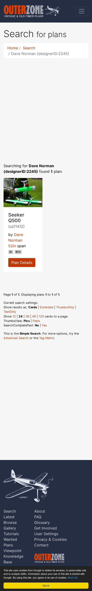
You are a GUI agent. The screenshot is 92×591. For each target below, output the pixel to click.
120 (41, 316)
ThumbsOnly (65, 307)
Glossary (42, 522)
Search (29, 48)
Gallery (10, 528)
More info (73, 577)
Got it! (46, 585)
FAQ (37, 516)
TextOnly (10, 311)
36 (27, 316)
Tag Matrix (46, 338)
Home (12, 48)
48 (34, 316)
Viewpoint (12, 550)
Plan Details (21, 262)
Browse (10, 522)
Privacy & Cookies (50, 539)
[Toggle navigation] (81, 11)
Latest (9, 516)
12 (14, 316)
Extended (46, 307)
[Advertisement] (46, 108)
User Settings (46, 533)
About (39, 511)
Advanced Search (16, 338)
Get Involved (45, 528)
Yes (44, 325)
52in (12, 245)
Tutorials (11, 533)
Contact (41, 545)
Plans (36, 321)
